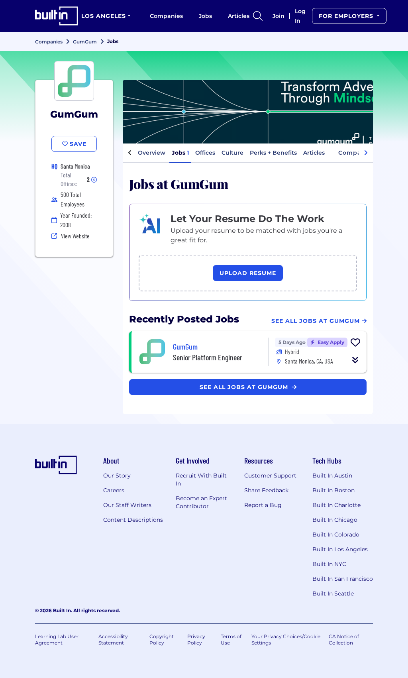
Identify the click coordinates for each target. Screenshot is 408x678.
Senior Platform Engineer (207, 357)
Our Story (117, 475)
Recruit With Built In (201, 479)
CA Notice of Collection (344, 639)
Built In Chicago (334, 519)
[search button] (257, 16)
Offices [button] (205, 152)
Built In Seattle (333, 593)
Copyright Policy (161, 639)
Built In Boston (333, 490)
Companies (166, 16)
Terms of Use (231, 639)
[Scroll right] (366, 153)
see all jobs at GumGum (245, 387)
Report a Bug (263, 505)
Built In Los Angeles (340, 549)
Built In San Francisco (342, 578)
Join (278, 16)
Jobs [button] (180, 152)
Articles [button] (314, 152)
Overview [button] (151, 152)
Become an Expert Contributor (201, 502)
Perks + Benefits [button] (273, 152)
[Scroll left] (130, 153)
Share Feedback (266, 490)
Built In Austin (332, 475)
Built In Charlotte (336, 505)
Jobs (205, 16)
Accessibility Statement (113, 639)
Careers (113, 490)
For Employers (347, 16)
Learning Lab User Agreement (56, 639)
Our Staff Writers (127, 505)
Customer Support (270, 475)
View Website (75, 236)
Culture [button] (232, 152)
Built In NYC (329, 564)
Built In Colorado (335, 534)
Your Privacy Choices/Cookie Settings (285, 639)
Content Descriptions (133, 519)
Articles (238, 16)
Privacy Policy (196, 639)
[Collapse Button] (355, 360)
